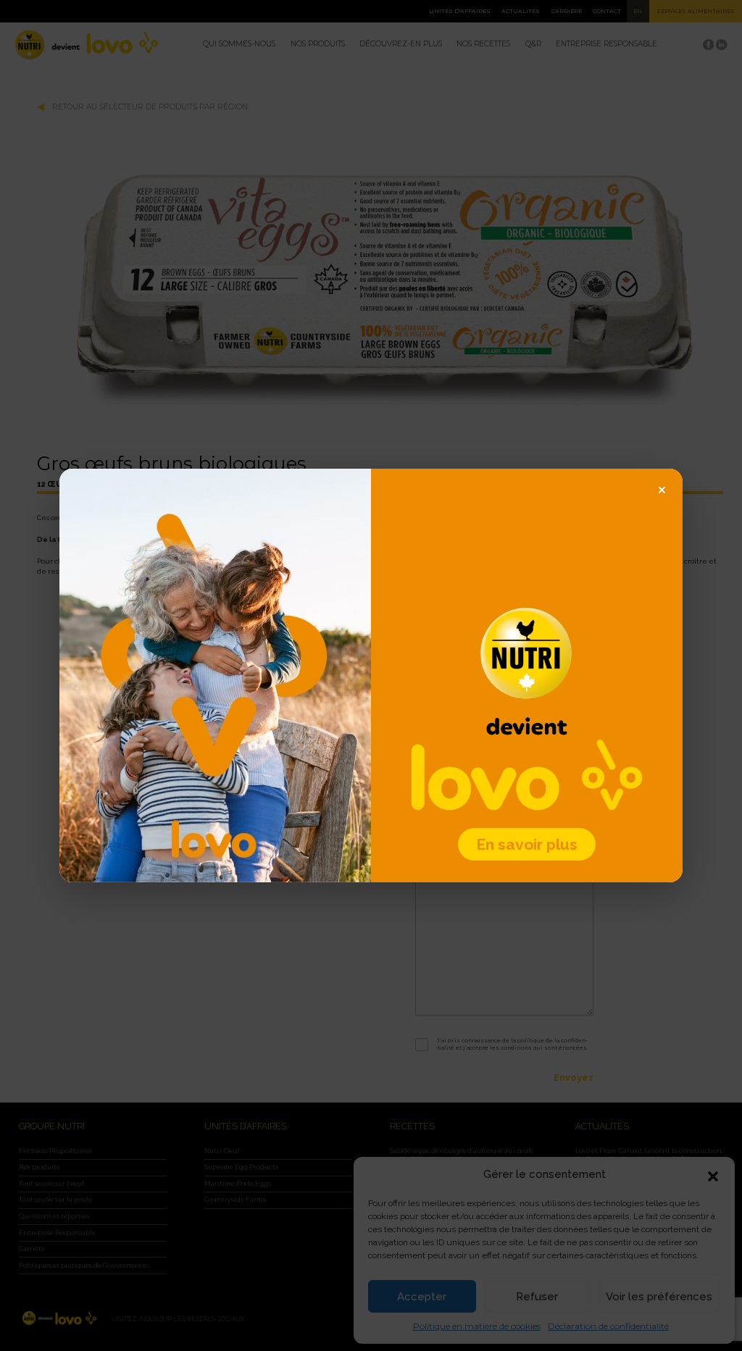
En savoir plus (527, 844)
